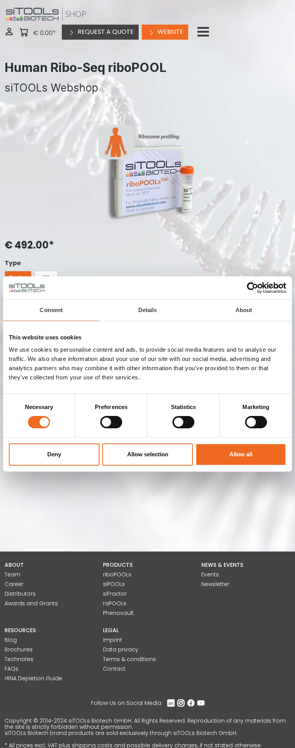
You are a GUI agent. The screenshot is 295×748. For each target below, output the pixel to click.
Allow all (240, 454)
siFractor (115, 594)
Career (14, 584)
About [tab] (243, 310)
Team (12, 574)
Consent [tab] (51, 310)
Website (169, 31)
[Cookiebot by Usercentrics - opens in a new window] (252, 288)
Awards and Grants (31, 603)
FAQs (11, 669)
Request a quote (105, 31)
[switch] (111, 422)
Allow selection (147, 454)
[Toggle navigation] (203, 32)
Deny (54, 454)
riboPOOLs (117, 574)
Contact (114, 669)
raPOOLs (114, 603)
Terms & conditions (129, 659)
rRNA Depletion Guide (33, 678)
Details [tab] (147, 310)
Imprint (112, 640)
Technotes (19, 659)
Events (210, 574)
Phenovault (118, 613)
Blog (11, 640)
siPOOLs (114, 584)
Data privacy (120, 649)
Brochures (19, 649)
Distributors (20, 594)
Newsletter (215, 584)
